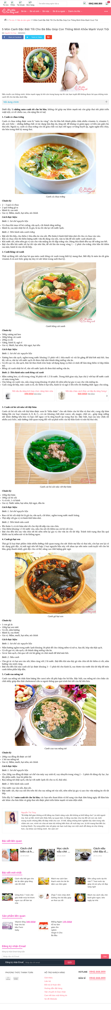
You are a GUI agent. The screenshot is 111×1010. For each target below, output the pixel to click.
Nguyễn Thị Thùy (10, 33)
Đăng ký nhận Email (14, 962)
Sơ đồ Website (50, 999)
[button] (4, 396)
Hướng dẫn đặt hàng (53, 988)
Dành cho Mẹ (74, 11)
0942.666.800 (97, 971)
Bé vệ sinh (34, 11)
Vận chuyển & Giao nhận (55, 992)
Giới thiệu (48, 978)
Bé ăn (23, 11)
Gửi (105, 956)
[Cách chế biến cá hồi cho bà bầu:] (10, 855)
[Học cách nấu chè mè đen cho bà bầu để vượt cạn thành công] (47, 855)
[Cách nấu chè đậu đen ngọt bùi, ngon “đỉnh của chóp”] (83, 855)
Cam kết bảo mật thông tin (55, 995)
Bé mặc (46, 11)
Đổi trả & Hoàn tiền (52, 985)
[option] (29, 394)
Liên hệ (47, 981)
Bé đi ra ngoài (59, 11)
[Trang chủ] (5, 20)
